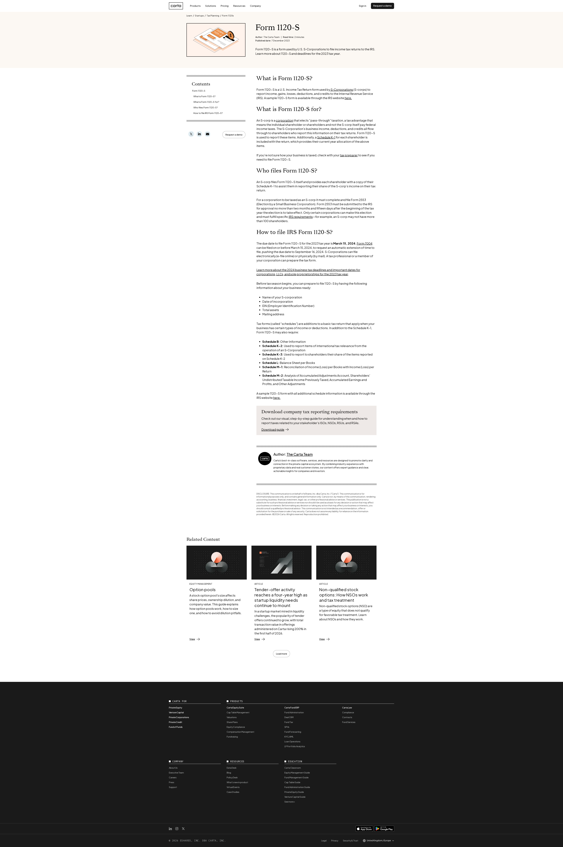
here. (348, 98)
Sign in (362, 5)
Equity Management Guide (297, 772)
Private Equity (175, 707)
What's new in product (237, 782)
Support (173, 787)
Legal (324, 840)
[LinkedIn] (170, 828)
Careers (173, 777)
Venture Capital (176, 712)
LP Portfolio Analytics (294, 746)
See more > (289, 801)
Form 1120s (228, 15)
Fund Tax (288, 722)
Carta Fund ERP (291, 707)
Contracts (347, 717)
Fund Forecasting (292, 731)
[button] (233, 134)
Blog (229, 772)
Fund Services (348, 722)
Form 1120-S (198, 90)
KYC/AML (289, 736)
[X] (183, 828)
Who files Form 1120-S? (205, 107)
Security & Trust (350, 840)
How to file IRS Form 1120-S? (208, 113)
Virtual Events (233, 787)
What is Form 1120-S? (204, 96)
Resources (239, 5)
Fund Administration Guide (297, 787)
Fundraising (232, 736)
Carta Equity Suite (235, 707)
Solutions (210, 5)
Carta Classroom (292, 767)
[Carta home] (176, 5)
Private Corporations (179, 717)
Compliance (348, 712)
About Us (173, 767)
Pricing (225, 5)
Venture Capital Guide (294, 796)
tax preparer (349, 155)
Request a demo (382, 5)
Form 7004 (364, 243)
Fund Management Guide (296, 777)
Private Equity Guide (294, 792)
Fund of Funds (176, 727)
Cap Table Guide (292, 782)
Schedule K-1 (326, 137)
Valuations (232, 717)
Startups (199, 15)
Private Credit (175, 722)
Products (195, 5)
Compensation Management (240, 731)
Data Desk (231, 767)
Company (255, 5)
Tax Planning (213, 15)
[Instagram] (176, 828)
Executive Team (176, 772)
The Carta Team (300, 454)
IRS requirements (301, 216)
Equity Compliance (236, 727)
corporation (284, 120)
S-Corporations (341, 89)
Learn (189, 15)
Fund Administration (294, 712)
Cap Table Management (238, 712)
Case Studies (233, 792)
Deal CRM (289, 717)
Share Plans (232, 722)
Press (171, 782)
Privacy (334, 840)
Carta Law (347, 707)
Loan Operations (292, 741)
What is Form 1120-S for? (206, 101)
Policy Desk (232, 777)
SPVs (286, 727)
